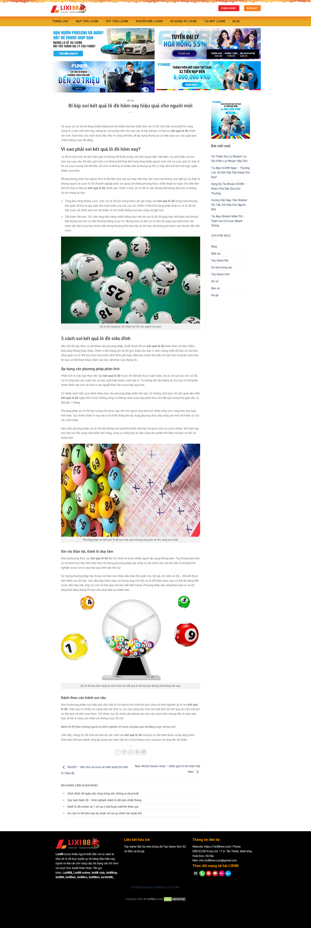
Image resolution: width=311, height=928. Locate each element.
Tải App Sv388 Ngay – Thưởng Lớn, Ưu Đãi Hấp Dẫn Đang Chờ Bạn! (230, 172)
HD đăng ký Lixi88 (183, 21)
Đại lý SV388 (171, 887)
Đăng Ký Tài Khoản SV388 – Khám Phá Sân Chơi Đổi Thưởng (228, 188)
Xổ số (130, 100)
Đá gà (214, 295)
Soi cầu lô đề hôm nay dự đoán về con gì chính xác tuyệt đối (104, 813)
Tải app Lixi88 (214, 21)
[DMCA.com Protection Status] (175, 899)
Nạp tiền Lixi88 (87, 21)
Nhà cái (215, 253)
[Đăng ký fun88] (230, 119)
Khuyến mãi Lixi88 (149, 21)
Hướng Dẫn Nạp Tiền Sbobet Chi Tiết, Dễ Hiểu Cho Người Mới (229, 204)
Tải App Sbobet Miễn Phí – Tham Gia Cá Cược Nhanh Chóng (228, 221)
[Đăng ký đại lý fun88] (102, 43)
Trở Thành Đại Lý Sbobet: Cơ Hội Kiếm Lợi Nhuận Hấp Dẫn (229, 159)
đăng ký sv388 (151, 887)
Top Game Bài (219, 260)
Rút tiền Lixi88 (117, 21)
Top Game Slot (220, 274)
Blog (236, 21)
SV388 (135, 887)
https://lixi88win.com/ (218, 846)
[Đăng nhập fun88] (208, 76)
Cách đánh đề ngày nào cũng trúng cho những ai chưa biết (103, 793)
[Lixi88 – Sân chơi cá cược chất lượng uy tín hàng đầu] (68, 8)
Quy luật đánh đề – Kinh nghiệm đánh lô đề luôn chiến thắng (104, 800)
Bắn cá (215, 288)
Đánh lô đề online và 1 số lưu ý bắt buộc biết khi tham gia (102, 806)
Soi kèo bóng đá (221, 267)
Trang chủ (60, 21)
